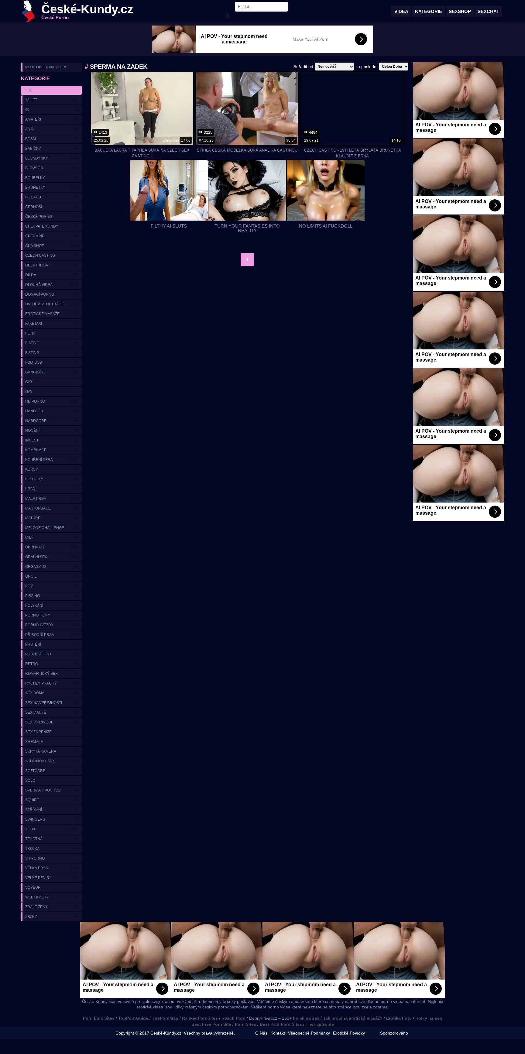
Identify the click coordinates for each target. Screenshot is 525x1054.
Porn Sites (245, 1024)
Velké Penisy (52, 878)
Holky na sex (428, 1018)
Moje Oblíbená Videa (45, 67)
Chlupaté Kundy (52, 226)
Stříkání (52, 810)
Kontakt (277, 1033)
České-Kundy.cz (87, 11)
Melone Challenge (52, 528)
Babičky (52, 148)
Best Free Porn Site (211, 1024)
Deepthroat (52, 265)
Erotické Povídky (349, 1033)
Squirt (52, 800)
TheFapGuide (320, 1024)
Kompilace (52, 450)
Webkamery (52, 897)
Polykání (52, 605)
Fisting (52, 343)
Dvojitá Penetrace (52, 304)
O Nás (261, 1033)
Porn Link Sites (99, 1018)
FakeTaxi (52, 323)
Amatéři (52, 119)
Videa (401, 11)
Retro (52, 664)
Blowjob (52, 168)
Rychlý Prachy (52, 683)
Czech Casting (52, 255)
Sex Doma (52, 693)
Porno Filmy (52, 615)
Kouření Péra (52, 460)
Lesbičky (52, 479)
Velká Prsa (52, 868)
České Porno (52, 217)
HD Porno (52, 401)
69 (52, 110)
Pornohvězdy (52, 625)
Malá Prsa (52, 498)
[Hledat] (227, 16)
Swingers (52, 819)
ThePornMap (165, 1018)
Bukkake (52, 197)
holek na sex (306, 1018)
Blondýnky (52, 158)
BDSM (52, 139)
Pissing (52, 596)
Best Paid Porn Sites (281, 1024)
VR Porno (52, 858)
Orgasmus (52, 567)
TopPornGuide (133, 1018)
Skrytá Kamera (52, 751)
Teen (52, 829)
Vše (29, 90)
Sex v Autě (52, 712)
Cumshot (52, 246)
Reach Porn (233, 1018)
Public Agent (52, 654)
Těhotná (52, 839)
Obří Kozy (52, 547)
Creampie (52, 236)
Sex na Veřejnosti (52, 703)
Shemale (52, 742)
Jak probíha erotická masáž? (353, 1018)
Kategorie (428, 11)
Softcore (52, 771)
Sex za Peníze (52, 732)
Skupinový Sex (52, 761)
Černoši (52, 207)
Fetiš (52, 333)
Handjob (52, 411)
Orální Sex (52, 557)
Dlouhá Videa (52, 285)
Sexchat (488, 11)
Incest (52, 440)
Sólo (52, 780)
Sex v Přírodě (52, 722)
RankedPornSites (200, 1018)
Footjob (52, 362)
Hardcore (52, 421)
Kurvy (52, 469)
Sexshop (460, 11)
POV (52, 586)
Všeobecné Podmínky (309, 1033)
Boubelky (52, 178)
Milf (52, 537)
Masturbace (52, 508)
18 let (52, 100)
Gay (52, 382)
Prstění (52, 644)
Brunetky (52, 187)
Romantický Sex (52, 673)
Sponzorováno (394, 1033)
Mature (52, 518)
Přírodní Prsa (52, 635)
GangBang (52, 372)
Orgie (52, 576)
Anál (52, 129)
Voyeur (52, 887)
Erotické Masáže (52, 314)
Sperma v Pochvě (52, 790)
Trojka (52, 848)
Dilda (52, 275)
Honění (52, 430)
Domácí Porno (52, 294)
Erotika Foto (399, 1018)
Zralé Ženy (52, 907)
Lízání (52, 489)
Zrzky (52, 917)
